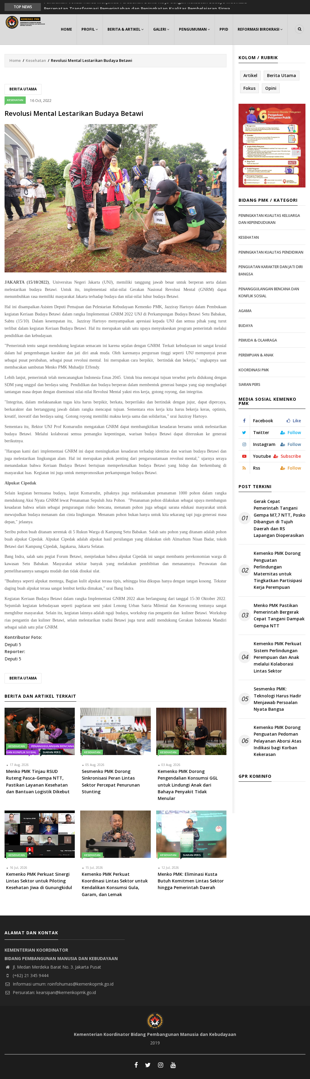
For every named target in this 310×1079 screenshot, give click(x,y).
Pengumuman (193, 29)
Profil (88, 29)
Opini (270, 88)
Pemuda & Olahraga (258, 340)
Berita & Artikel (124, 29)
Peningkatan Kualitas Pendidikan (271, 252)
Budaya (246, 325)
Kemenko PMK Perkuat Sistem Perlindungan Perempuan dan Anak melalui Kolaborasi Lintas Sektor (278, 657)
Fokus (249, 88)
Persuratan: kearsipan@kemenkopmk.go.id (54, 992)
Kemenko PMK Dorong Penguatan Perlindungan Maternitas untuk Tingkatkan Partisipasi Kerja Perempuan (278, 570)
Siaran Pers (52, 752)
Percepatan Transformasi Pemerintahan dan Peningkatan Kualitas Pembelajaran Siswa (137, 6)
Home (66, 29)
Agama (245, 310)
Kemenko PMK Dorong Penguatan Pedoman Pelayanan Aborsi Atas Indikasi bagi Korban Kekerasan (277, 740)
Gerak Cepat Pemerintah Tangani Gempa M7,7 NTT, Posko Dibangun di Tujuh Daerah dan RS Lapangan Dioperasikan (279, 518)
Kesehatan (36, 60)
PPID (223, 29)
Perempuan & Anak (256, 355)
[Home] (26, 22)
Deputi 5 (13, 644)
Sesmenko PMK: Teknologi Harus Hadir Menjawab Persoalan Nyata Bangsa (277, 699)
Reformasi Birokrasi (259, 29)
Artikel (250, 75)
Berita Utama (23, 89)
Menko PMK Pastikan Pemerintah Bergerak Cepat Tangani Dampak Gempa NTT (279, 615)
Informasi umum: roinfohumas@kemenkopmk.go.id (63, 984)
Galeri (160, 29)
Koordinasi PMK (254, 370)
